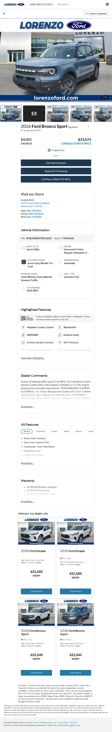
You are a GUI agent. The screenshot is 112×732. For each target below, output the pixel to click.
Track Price (58, 150)
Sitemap (29, 722)
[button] (4, 13)
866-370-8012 (36, 213)
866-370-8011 (34, 210)
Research (73, 722)
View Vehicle (36, 591)
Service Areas (63, 722)
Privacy (36, 722)
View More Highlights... (33, 358)
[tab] (27, 431)
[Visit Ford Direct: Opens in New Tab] (75, 725)
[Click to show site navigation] (107, 4)
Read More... (27, 407)
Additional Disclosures (48, 722)
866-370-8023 (34, 216)
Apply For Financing (56, 171)
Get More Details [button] (56, 162)
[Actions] (88, 126)
